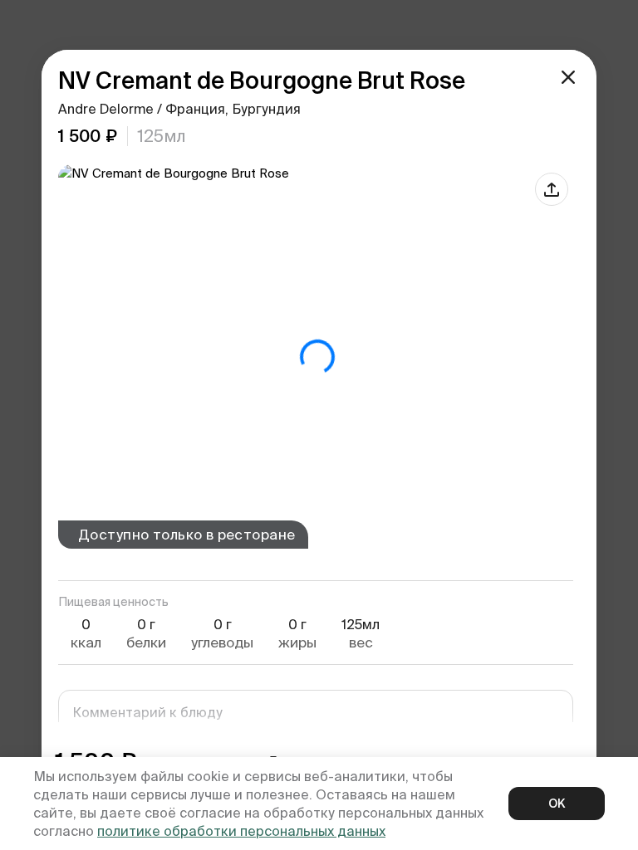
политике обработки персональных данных (241, 830)
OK (556, 803)
